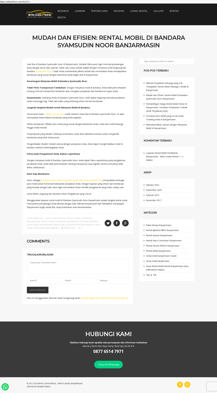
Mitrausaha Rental (45, 71)
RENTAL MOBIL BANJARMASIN (70, 383)
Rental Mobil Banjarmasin (158, 250)
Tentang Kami (99, 11)
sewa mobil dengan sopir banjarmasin (74, 224)
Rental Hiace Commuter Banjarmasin (164, 240)
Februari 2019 (152, 195)
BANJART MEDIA (43, 386)
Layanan (80, 11)
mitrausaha (70, 228)
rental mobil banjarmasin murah (161, 255)
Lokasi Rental (139, 11)
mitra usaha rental (56, 218)
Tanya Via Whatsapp (108, 364)
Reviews (119, 11)
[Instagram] (187, 385)
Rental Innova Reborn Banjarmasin (162, 245)
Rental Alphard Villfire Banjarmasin (162, 230)
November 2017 (153, 200)
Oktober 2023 (152, 185)
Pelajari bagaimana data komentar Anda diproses (105, 298)
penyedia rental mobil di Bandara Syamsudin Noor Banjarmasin (71, 180)
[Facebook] (180, 385)
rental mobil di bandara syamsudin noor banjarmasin (69, 221)
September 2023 (154, 190)
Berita (62, 17)
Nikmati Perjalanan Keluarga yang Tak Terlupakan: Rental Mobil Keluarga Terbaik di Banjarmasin (167, 87)
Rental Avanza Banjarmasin (159, 235)
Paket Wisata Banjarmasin (158, 225)
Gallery (159, 11)
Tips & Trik (151, 274)
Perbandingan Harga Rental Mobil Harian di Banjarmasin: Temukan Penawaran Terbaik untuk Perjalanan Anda (166, 107)
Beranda (63, 11)
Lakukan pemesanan (54, 114)
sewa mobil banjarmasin (40, 224)
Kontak (174, 11)
